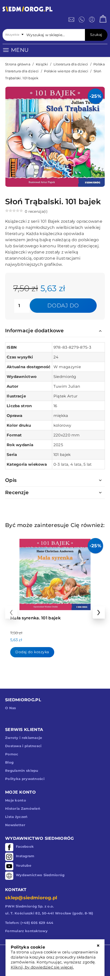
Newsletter (15, 825)
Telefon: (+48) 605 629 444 (29, 923)
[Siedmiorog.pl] (27, 9)
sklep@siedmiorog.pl (31, 898)
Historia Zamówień (22, 808)
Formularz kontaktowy (26, 931)
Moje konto (15, 800)
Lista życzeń (16, 817)
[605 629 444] (81, 19)
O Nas (10, 708)
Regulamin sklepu (21, 770)
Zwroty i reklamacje (23, 738)
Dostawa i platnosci (23, 746)
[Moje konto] (92, 19)
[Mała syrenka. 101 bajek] (55, 573)
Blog (9, 762)
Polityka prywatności (25, 779)
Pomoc (11, 754)
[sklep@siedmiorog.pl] (71, 19)
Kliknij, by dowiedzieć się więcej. (42, 967)
